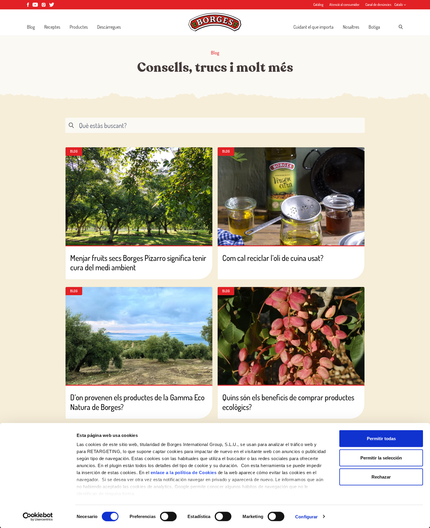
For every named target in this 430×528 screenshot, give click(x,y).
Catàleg (318, 4)
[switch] (168, 516)
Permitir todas (381, 438)
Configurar (306, 516)
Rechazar (381, 476)
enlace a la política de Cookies (184, 472)
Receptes (52, 27)
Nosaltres (351, 27)
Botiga (374, 27)
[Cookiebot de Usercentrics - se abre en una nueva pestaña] (37, 516)
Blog (31, 27)
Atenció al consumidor (344, 4)
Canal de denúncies (378, 4)
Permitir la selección (381, 457)
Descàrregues (109, 27)
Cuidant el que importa (313, 27)
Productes (79, 27)
